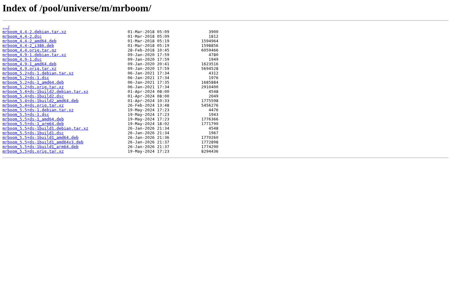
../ (6, 27)
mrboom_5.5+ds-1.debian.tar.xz (38, 110)
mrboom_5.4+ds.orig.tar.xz (33, 105)
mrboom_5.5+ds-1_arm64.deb (33, 123)
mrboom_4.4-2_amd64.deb (29, 41)
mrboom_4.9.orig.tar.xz (29, 68)
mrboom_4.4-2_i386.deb (28, 45)
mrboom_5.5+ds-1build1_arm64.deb (40, 146)
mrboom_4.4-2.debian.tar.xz (34, 31)
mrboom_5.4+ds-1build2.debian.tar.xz (45, 91)
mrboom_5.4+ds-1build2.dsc (33, 96)
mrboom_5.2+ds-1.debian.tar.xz (38, 73)
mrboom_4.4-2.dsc (22, 36)
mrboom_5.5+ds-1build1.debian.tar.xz (45, 128)
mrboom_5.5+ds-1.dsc (25, 114)
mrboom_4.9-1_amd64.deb (29, 64)
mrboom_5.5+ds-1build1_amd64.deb (40, 137)
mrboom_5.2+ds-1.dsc (25, 77)
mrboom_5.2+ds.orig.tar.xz (33, 87)
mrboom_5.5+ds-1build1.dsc (33, 133)
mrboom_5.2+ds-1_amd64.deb (33, 82)
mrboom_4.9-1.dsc (22, 59)
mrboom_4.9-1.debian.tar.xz (34, 54)
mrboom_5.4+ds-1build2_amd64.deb (40, 100)
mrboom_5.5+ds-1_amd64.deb (33, 119)
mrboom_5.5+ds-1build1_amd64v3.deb (42, 142)
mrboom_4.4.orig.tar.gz (29, 50)
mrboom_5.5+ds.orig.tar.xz (33, 151)
